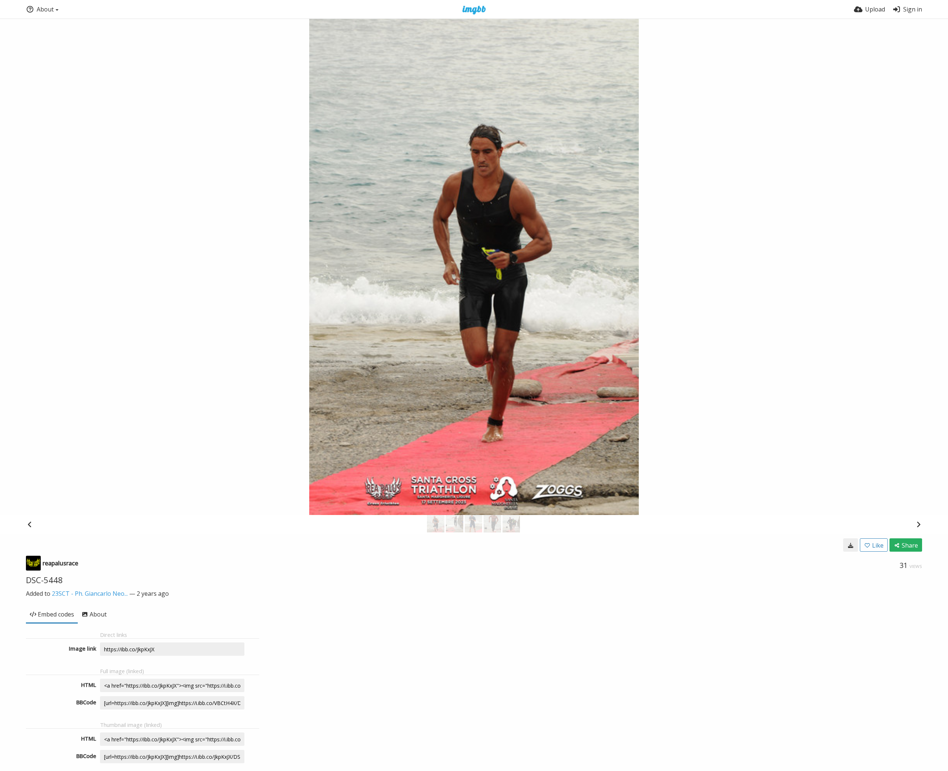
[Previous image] (29, 524)
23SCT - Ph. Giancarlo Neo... (90, 593)
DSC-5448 (44, 579)
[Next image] (918, 524)
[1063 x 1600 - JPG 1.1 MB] (850, 545)
